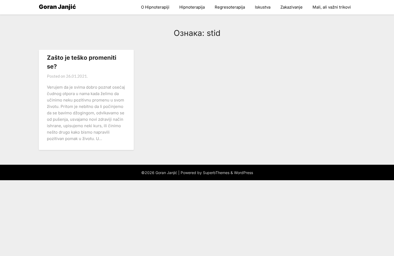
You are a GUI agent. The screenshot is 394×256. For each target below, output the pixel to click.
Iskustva (262, 7)
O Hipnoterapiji (155, 7)
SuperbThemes (216, 172)
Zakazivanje (291, 7)
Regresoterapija (230, 7)
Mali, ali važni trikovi (332, 7)
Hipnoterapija (192, 7)
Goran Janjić (57, 6)
